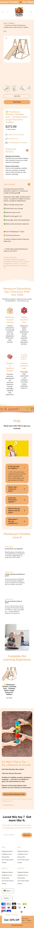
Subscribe (15, 485)
